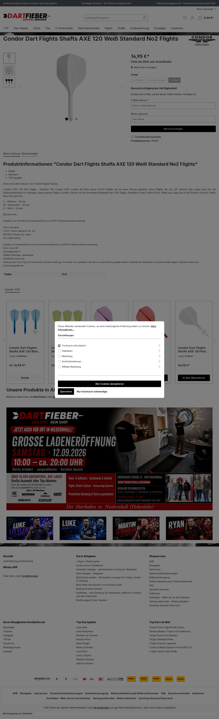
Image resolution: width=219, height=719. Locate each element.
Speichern (66, 391)
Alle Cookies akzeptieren (109, 383)
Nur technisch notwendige (92, 391)
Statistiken (67, 350)
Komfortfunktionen (71, 361)
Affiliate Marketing (71, 366)
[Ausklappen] (159, 345)
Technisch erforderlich (74, 345)
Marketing (67, 356)
